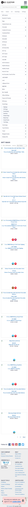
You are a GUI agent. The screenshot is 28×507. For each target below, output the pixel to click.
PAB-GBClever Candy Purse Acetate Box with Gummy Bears (14, 177)
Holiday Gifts (5, 136)
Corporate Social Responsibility (19, 489)
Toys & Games (5, 128)
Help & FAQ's (18, 454)
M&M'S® (4, 86)
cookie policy (16, 501)
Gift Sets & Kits (5, 47)
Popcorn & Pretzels (6, 98)
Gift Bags (24, 11)
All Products (5, 15)
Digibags (5, 107)
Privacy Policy (18, 492)
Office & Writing (5, 95)
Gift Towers (4, 53)
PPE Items (4, 101)
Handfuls (5, 113)
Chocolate (4, 27)
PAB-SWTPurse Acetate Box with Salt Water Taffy (14, 151)
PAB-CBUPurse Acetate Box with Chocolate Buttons (14, 392)
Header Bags (6, 115)
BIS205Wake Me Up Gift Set (14, 343)
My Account (18, 456)
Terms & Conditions (19, 494)
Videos (2, 492)
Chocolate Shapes (19, 468)
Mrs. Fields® (5, 92)
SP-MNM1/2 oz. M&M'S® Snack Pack (14, 319)
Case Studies (4, 495)
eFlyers (2, 486)
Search (24, 7)
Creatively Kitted (6, 33)
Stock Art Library (19, 470)
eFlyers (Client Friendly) (6, 488)
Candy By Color (18, 466)
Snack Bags (17, 11)
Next (24, 437)
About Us (3, 454)
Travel (3, 131)
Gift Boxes (4, 41)
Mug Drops (5, 117)
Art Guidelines (18, 464)
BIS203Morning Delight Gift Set (14, 416)
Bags (3, 21)
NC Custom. (10, 506)
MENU (25, 4)
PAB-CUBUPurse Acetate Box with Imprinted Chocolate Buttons (14, 298)
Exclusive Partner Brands (7, 456)
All (11, 11)
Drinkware (4, 36)
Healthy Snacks (5, 68)
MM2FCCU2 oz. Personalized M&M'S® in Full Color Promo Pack (14, 226)
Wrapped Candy (5, 134)
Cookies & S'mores (6, 30)
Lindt (3, 80)
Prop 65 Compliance (20, 482)
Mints (3, 89)
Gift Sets (4, 44)
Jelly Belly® (5, 77)
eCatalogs (3, 482)
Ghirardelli (4, 38)
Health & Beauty (5, 65)
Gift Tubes (4, 56)
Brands (7, 11)
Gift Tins (4, 50)
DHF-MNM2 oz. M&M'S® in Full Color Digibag (14, 247)
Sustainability (18, 486)
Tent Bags (5, 122)
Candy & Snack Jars (6, 24)
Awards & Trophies (6, 18)
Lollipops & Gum (5, 83)
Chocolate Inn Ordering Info (20, 475)
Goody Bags (6, 111)
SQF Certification (19, 484)
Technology (4, 125)
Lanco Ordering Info (19, 472)
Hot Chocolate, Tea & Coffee (8, 74)
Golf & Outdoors (5, 62)
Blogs (2, 490)
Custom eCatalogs (5, 484)
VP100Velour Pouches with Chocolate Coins (14, 271)
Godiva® (4, 59)
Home (2, 11)
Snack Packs (6, 120)
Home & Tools (5, 71)
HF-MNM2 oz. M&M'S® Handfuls (14, 368)
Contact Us (17, 458)
